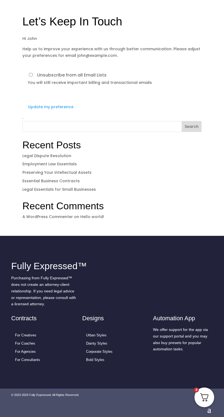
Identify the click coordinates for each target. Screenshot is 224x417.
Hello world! (92, 216)
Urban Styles (96, 335)
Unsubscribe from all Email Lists (72, 75)
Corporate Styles (99, 352)
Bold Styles (95, 360)
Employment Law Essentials (49, 164)
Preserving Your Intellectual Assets (57, 172)
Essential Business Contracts (51, 181)
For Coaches (25, 343)
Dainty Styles (96, 343)
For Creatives (25, 335)
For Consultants (27, 360)
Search (192, 126)
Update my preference (50, 107)
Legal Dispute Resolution (46, 155)
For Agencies (25, 352)
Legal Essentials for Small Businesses (59, 189)
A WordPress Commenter (47, 216)
